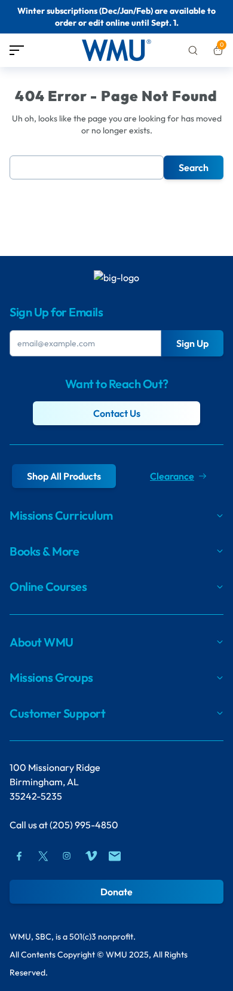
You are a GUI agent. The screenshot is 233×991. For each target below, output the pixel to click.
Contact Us (116, 413)
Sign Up (192, 343)
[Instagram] (66, 855)
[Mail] (114, 855)
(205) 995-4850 (84, 825)
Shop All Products (64, 476)
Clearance (172, 476)
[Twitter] (43, 855)
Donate (116, 892)
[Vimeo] (90, 855)
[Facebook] (19, 855)
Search (194, 167)
